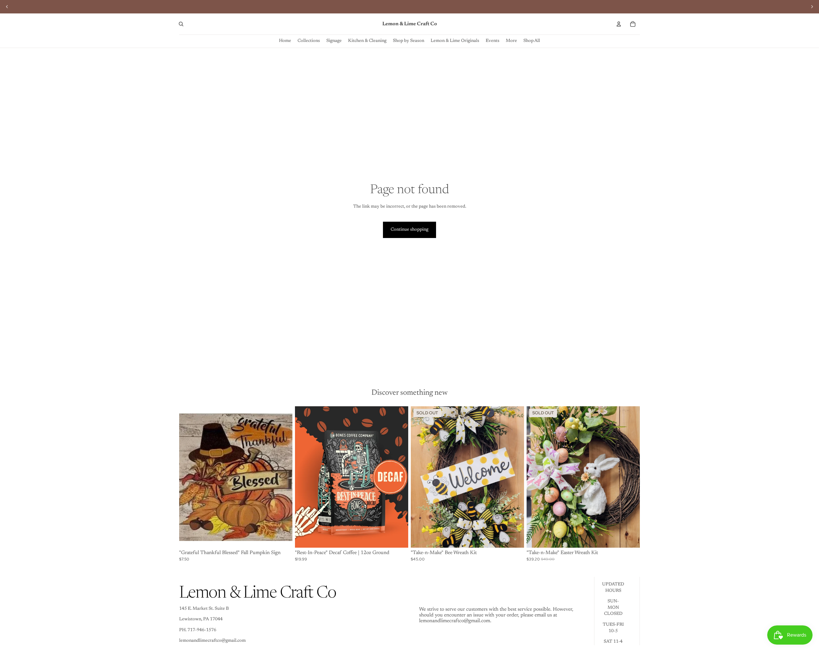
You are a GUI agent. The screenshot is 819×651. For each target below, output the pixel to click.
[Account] (619, 24)
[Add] (282, 538)
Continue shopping (409, 229)
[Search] (181, 24)
